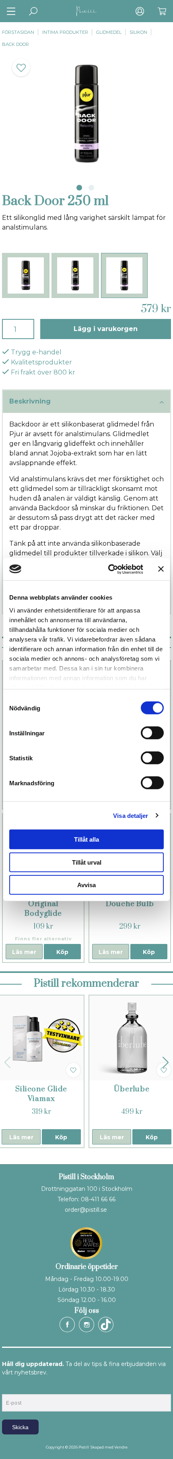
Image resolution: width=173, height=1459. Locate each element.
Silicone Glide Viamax (41, 1093)
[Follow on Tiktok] (106, 1324)
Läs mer (24, 952)
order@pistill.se (86, 1209)
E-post (9, 1387)
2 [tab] (91, 187)
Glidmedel (109, 32)
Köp (62, 952)
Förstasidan (18, 32)
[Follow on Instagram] (86, 1324)
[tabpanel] (86, 113)
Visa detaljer (130, 815)
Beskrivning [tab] (30, 401)
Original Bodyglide (43, 908)
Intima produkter (65, 32)
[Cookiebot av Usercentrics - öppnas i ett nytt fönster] (108, 569)
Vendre (121, 1447)
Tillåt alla (86, 839)
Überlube (131, 1089)
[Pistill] (86, 11)
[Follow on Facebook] (67, 1324)
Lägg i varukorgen (106, 329)
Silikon (138, 32)
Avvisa (86, 885)
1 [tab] (79, 187)
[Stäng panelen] (161, 569)
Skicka (20, 1427)
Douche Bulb (130, 904)
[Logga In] (140, 11)
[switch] (152, 732)
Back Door (15, 44)
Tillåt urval (86, 862)
